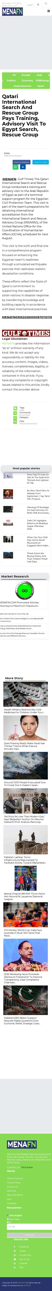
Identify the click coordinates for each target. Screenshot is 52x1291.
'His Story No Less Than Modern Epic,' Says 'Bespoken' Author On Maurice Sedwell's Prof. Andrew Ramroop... (24, 819)
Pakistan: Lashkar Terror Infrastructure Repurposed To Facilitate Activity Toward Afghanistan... (25, 860)
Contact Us (12, 1187)
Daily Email (24, 1259)
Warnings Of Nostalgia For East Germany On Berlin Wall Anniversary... (38, 510)
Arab (39, 75)
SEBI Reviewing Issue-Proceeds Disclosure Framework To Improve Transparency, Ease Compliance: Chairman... (23, 978)
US (10, 75)
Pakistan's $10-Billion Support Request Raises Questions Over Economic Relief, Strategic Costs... (22, 1021)
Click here (27, 1167)
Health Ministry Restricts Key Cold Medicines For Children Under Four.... (24, 711)
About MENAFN (15, 1195)
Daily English (15, 1215)
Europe (25, 75)
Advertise (11, 1191)
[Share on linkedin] (23, 166)
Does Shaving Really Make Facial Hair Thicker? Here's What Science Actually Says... (24, 746)
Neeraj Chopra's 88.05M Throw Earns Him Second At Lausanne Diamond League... (24, 896)
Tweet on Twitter (40, 162)
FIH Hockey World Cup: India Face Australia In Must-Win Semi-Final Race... (23, 933)
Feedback (12, 1203)
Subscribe (29, 1235)
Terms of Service (15, 1178)
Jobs (9, 1199)
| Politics (10, 80)
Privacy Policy (13, 1182)
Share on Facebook (21, 162)
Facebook (24, 1247)
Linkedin (23, 1263)
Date (7, 153)
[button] (38, 4)
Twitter (22, 1251)
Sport (39, 86)
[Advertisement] (26, 42)
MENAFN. (22, 1283)
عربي (30, 4)
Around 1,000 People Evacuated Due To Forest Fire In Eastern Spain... (25, 784)
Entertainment (18, 86)
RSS (21, 1267)
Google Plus (25, 1255)
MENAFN (9, 179)
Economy (27, 80)
